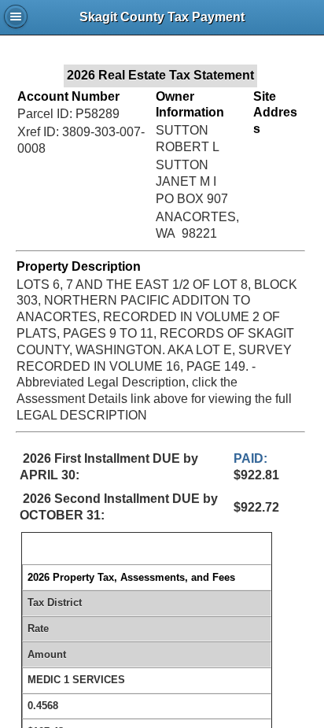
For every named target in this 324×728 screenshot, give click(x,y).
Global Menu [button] (16, 16)
